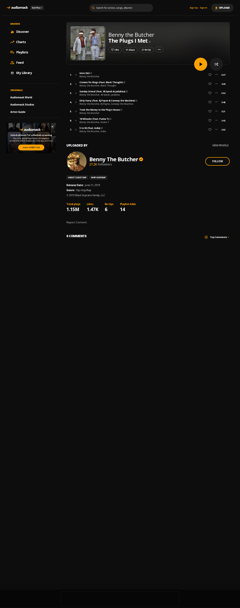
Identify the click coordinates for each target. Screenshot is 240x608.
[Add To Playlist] (76, 75)
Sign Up (194, 8)
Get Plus (37, 7)
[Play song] (200, 64)
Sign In (203, 8)
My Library (24, 73)
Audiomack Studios (22, 104)
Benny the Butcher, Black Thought (98, 85)
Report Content (76, 222)
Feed (20, 62)
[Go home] (17, 7)
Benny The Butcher (113, 159)
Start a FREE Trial (31, 147)
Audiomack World (21, 97)
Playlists (22, 52)
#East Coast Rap (77, 177)
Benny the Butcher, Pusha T (94, 122)
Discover (22, 32)
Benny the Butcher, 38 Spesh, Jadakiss (100, 94)
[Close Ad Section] (52, 126)
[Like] (209, 75)
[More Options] (216, 74)
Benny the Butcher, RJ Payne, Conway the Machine (106, 103)
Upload (224, 7)
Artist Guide (17, 112)
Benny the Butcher (89, 76)
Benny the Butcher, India (93, 131)
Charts (21, 42)
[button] (147, 74)
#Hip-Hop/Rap (98, 177)
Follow (217, 161)
